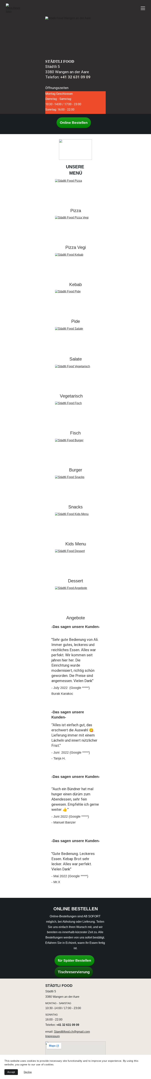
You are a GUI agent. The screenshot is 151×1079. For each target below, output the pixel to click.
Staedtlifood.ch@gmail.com (72, 1031)
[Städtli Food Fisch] (75, 414)
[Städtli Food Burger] (75, 451)
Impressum (52, 1036)
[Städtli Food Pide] (75, 303)
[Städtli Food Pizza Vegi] (75, 229)
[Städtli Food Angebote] (75, 599)
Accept (11, 1072)
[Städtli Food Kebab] (75, 266)
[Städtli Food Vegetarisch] (75, 378)
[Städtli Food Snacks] (75, 488)
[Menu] (143, 8)
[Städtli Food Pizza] (75, 192)
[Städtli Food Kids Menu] (75, 525)
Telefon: (50, 1024)
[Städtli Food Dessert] (75, 562)
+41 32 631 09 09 (75, 77)
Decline (28, 1072)
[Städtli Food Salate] (75, 340)
